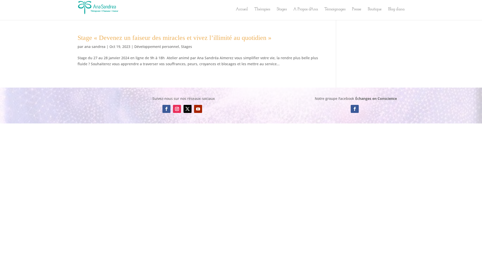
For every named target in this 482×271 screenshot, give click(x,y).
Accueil (242, 9)
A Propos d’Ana (305, 9)
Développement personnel (156, 46)
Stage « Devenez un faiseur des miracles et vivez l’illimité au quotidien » (174, 37)
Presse (356, 9)
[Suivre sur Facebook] (166, 109)
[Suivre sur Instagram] (177, 109)
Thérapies (262, 9)
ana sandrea (94, 46)
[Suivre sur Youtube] (198, 109)
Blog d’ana (396, 9)
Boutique (375, 9)
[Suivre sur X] (188, 109)
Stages (282, 9)
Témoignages (334, 9)
